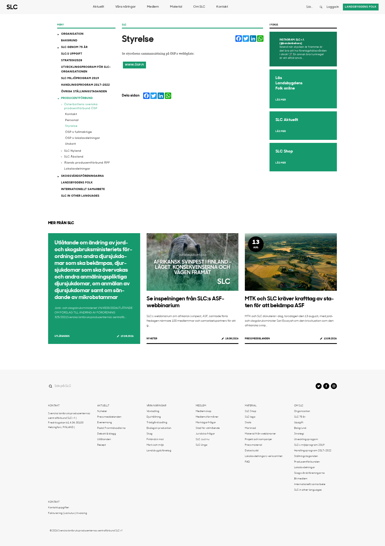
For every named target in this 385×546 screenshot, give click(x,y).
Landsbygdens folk (361, 6)
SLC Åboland (73, 156)
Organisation (72, 34)
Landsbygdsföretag (159, 450)
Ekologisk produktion (159, 428)
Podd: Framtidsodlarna (111, 428)
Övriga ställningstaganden (84, 91)
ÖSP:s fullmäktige (78, 132)
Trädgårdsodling (157, 422)
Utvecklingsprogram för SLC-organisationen (86, 69)
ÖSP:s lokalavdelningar (82, 138)
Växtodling (153, 411)
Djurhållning (154, 417)
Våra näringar (125, 6)
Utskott (70, 143)
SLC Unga (202, 445)
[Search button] (321, 7)
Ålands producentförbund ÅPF (87, 162)
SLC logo (250, 417)
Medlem (153, 6)
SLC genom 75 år (74, 47)
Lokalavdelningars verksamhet (263, 456)
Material (176, 6)
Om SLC (199, 6)
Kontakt (222, 6)
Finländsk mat (155, 439)
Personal (72, 120)
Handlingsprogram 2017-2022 (85, 84)
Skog (150, 434)
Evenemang (104, 422)
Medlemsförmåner (207, 417)
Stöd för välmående (208, 428)
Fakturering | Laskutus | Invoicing (67, 513)
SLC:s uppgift (71, 53)
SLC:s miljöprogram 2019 (309, 445)
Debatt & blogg (106, 434)
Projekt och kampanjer (258, 439)
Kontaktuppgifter (58, 507)
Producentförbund (77, 98)
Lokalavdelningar (77, 168)
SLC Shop (250, 411)
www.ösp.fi (134, 64)
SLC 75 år (300, 417)
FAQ (247, 462)
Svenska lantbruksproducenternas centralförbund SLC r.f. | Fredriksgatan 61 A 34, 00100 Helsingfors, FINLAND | (69, 420)
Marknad (250, 428)
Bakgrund (69, 40)
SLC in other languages (80, 195)
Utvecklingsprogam (306, 439)
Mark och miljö (155, 445)
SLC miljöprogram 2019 (80, 78)
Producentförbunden (307, 462)
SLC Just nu (203, 439)
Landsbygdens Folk (77, 182)
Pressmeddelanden (257, 339)
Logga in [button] (333, 7)
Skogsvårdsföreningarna (82, 176)
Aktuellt (98, 6)
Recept (101, 445)
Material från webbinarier (260, 434)
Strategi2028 (71, 60)
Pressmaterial (253, 445)
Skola (248, 422)
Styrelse (71, 126)
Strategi (299, 434)
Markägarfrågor (206, 422)
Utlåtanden (62, 336)
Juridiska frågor (205, 434)
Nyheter (152, 339)
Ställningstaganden (306, 456)
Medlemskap (204, 411)
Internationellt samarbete (83, 189)
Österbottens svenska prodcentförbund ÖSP (81, 106)
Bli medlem (301, 479)
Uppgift (298, 422)
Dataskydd (252, 450)
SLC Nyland (72, 151)
